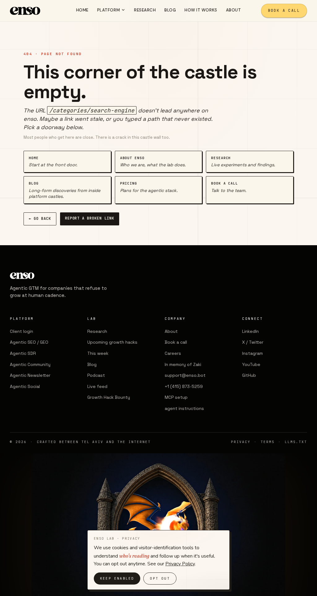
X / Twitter (252, 342)
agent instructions (184, 408)
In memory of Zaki (183, 364)
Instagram (252, 353)
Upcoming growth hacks (112, 342)
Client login (21, 331)
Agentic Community (30, 364)
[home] (59, 275)
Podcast (96, 375)
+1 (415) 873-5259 (184, 386)
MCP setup (176, 397)
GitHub (249, 375)
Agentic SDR (23, 353)
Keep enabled (117, 578)
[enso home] (25, 11)
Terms (268, 442)
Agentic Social (25, 386)
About (171, 331)
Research (97, 331)
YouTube (251, 364)
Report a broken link (89, 218)
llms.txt (296, 442)
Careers (173, 353)
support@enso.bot (185, 375)
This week (97, 353)
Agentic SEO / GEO (29, 342)
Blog (92, 364)
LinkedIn (250, 331)
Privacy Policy (180, 563)
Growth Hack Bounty (108, 397)
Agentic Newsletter (30, 375)
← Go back (40, 218)
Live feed (97, 386)
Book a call (284, 10)
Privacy (240, 442)
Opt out (160, 578)
